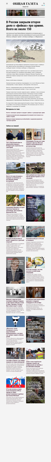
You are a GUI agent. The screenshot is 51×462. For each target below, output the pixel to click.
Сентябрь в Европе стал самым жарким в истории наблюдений (15, 361)
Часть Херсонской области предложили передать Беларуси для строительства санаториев (14, 145)
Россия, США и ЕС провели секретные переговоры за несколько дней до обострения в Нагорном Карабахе (35, 325)
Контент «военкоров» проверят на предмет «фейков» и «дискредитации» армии (25, 112)
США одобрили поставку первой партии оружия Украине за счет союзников (35, 176)
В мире (29, 319)
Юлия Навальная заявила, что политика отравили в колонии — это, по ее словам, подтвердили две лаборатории (35, 203)
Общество (25, 6)
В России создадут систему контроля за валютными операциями (34, 271)
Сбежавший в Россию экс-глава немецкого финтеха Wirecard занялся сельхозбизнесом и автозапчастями (35, 143)
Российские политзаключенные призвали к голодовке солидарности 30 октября (35, 301)
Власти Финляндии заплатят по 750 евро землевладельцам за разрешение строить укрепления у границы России (34, 386)
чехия (27, 360)
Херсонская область (10, 140)
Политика (30, 197)
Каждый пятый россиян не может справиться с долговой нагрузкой (15, 240)
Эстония (8, 174)
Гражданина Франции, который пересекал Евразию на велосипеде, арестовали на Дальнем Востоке (15, 210)
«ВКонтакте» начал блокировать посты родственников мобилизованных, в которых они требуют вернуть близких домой (15, 332)
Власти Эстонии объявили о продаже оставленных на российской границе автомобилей (14, 178)
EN (44, 5)
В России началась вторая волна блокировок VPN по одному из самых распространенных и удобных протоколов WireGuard (15, 392)
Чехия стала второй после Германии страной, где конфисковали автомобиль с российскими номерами (34, 364)
